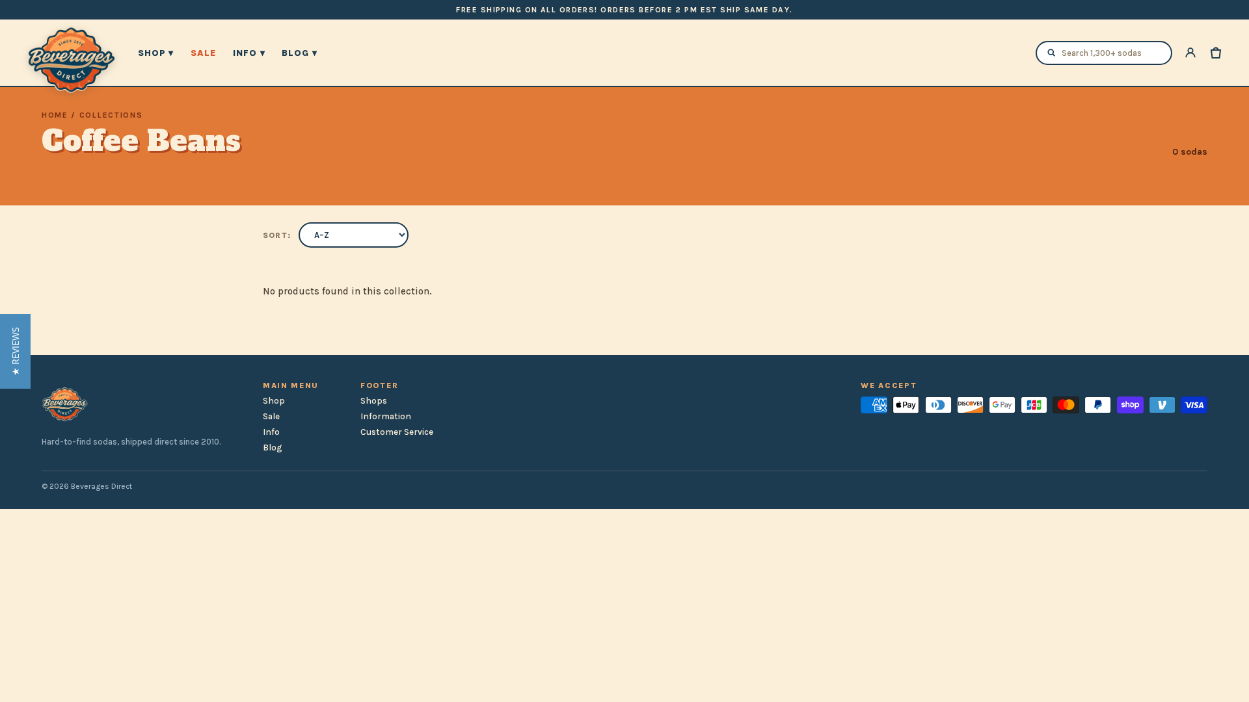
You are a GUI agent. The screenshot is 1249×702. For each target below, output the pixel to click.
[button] (15, 351)
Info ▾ (249, 52)
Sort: (277, 235)
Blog (272, 447)
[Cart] (1216, 53)
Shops (373, 401)
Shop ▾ (156, 52)
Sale (203, 52)
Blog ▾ (299, 52)
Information (385, 416)
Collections (110, 115)
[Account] (1190, 52)
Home (55, 115)
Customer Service (396, 432)
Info (271, 432)
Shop (274, 401)
